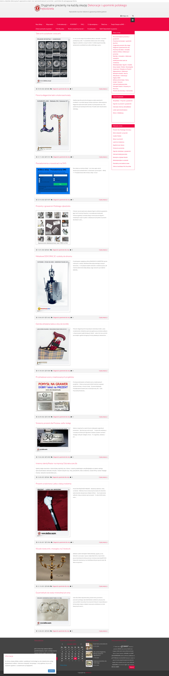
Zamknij (51, 671)
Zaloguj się (125, 16)
